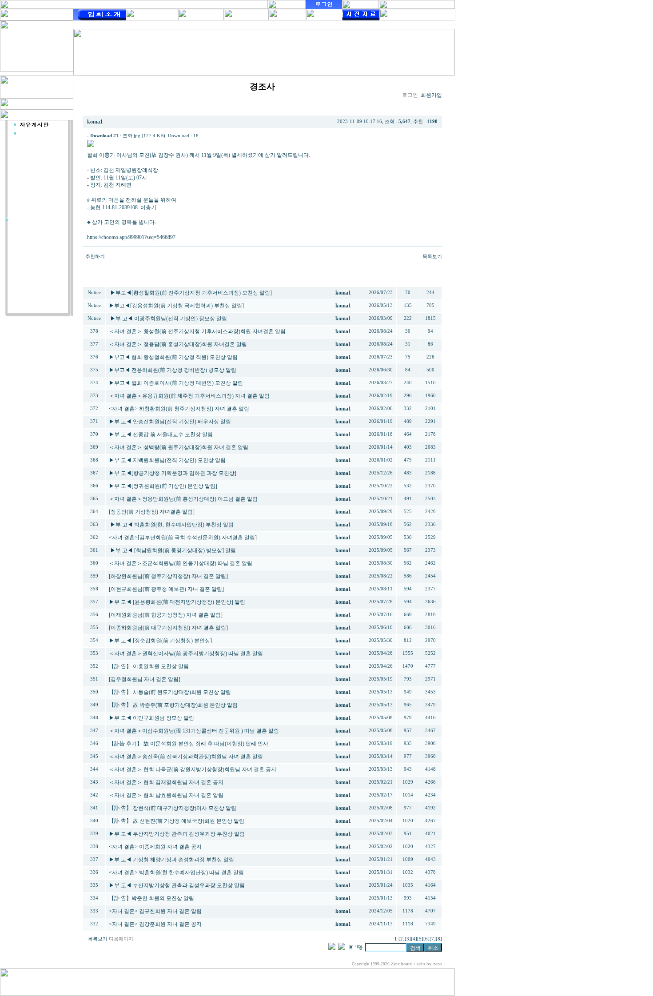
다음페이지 (121, 938)
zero (437, 963)
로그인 (410, 95)
